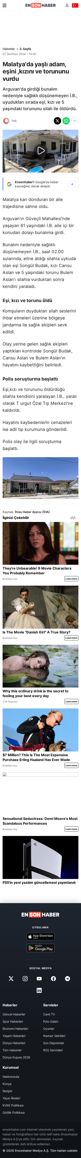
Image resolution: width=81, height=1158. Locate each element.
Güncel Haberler (14, 1014)
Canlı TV (49, 1014)
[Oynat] (41, 151)
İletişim (7, 1091)
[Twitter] (11, 979)
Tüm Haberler (12, 1050)
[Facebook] (53, 979)
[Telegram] (67, 979)
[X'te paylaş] (57, 121)
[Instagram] (25, 979)
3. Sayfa (25, 49)
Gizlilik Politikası (14, 1112)
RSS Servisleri (53, 1050)
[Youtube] (39, 979)
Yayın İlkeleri (11, 1098)
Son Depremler (53, 1043)
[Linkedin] (39, 990)
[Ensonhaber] (40, 5)
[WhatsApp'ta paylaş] (66, 121)
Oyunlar (48, 1028)
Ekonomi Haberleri (15, 1028)
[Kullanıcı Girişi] (67, 5)
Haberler (9, 49)
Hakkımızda (11, 1076)
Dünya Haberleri (14, 1043)
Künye (7, 1084)
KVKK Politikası (13, 1105)
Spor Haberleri (13, 1021)
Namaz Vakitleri (54, 1036)
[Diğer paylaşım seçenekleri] (74, 121)
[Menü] (4, 5)
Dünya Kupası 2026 (16, 1057)
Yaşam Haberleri (14, 1036)
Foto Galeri (50, 1021)
